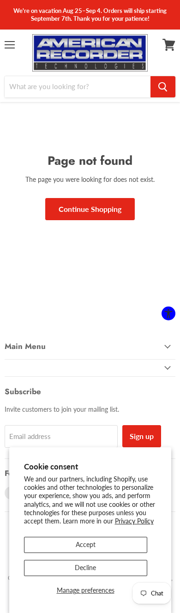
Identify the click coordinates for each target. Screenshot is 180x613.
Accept (86, 544)
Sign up (142, 436)
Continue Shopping (90, 208)
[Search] (162, 86)
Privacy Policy (134, 521)
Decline (85, 567)
